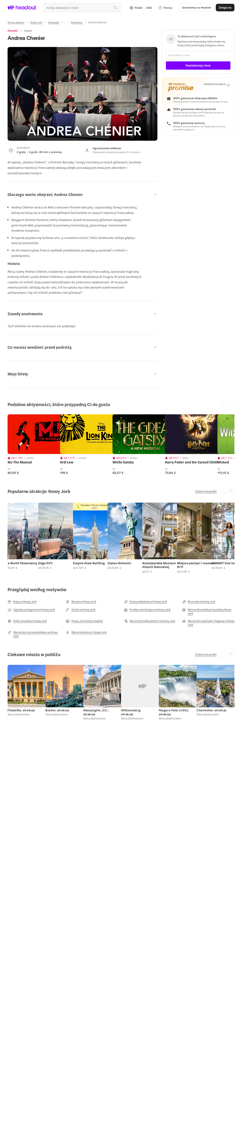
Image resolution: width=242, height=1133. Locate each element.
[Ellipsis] (65, 24)
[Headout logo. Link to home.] (22, 7)
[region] (41, 434)
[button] (25, 538)
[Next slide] (231, 491)
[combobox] (81, 7)
